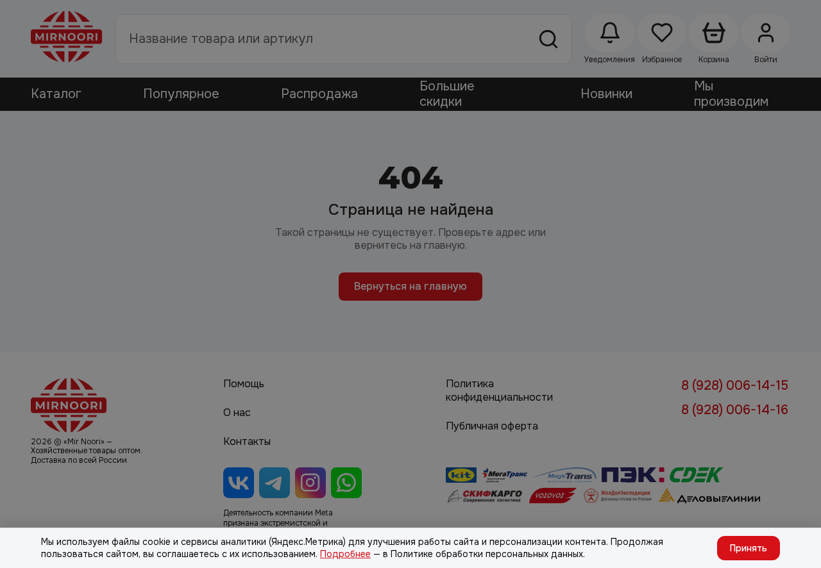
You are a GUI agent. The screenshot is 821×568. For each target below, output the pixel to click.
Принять (748, 548)
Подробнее (345, 554)
